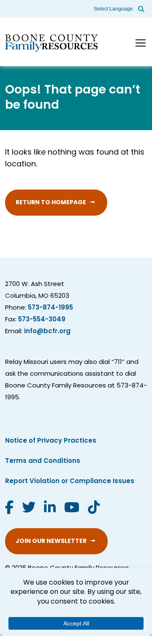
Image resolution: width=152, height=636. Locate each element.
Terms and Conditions (42, 461)
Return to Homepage (51, 203)
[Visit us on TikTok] (94, 509)
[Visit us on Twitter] (28, 509)
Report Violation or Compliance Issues (69, 481)
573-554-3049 (41, 320)
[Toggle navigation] (140, 43)
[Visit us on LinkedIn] (50, 509)
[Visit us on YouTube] (71, 509)
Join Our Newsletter (51, 541)
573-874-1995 (50, 308)
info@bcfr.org (47, 332)
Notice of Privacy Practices (50, 441)
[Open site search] (141, 9)
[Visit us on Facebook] (9, 509)
